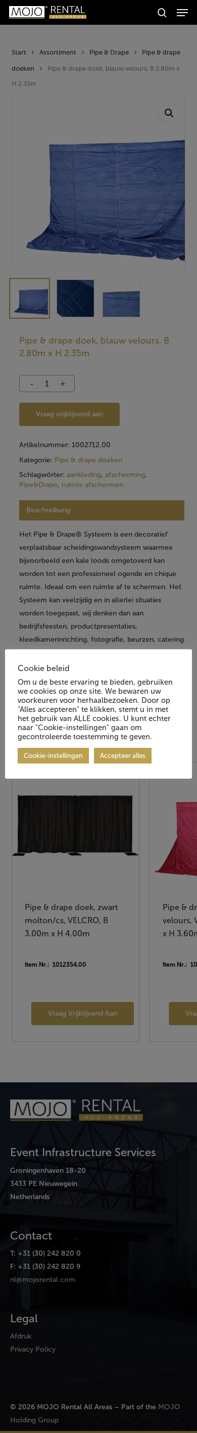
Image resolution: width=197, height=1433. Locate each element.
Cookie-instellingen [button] (53, 755)
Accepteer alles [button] (122, 755)
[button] (182, 13)
